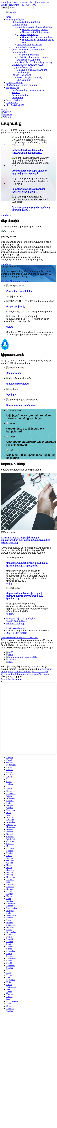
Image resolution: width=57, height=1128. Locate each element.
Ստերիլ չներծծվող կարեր (36, 32)
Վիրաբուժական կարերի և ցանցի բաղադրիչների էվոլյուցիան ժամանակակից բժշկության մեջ (25, 540)
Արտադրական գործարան (21, 405)
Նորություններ (14, 82)
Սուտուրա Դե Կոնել (38, 674)
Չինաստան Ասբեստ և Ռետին (31, 671)
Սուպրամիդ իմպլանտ (13, 674)
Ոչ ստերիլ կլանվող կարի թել (38, 37)
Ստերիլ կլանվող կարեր (35, 29)
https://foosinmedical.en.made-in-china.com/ (19, 637)
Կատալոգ (17, 97)
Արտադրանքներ (15, 19)
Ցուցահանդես (20, 95)
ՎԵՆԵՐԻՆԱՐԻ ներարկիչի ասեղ (34, 62)
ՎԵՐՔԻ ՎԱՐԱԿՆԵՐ (22, 75)
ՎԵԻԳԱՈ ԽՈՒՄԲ (15, 105)
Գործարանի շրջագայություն (28, 90)
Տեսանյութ (12, 103)
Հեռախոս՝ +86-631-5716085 (14, 2)
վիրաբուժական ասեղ (29, 45)
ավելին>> (6, 215)
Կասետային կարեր (28, 55)
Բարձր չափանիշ (15, 306)
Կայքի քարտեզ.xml (16, 621)
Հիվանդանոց (13, 373)
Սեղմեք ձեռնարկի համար (15, 281)
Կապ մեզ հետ (14, 100)
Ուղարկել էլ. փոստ (11, 679)
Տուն (8, 17)
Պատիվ (16, 92)
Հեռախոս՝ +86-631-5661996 (22, 5)
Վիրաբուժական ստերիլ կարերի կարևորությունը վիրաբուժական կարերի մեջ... (24, 596)
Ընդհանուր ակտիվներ (19, 291)
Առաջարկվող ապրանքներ (21, 618)
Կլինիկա (11, 394)
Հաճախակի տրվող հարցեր (22, 85)
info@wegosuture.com (15, 628)
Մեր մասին (12, 87)
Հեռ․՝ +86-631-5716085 (16, 633)
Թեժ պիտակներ (15, 623)
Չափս (9, 327)
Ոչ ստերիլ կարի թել (27, 34)
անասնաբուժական (17, 384)
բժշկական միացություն (25, 47)
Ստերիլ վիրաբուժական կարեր (34, 27)
